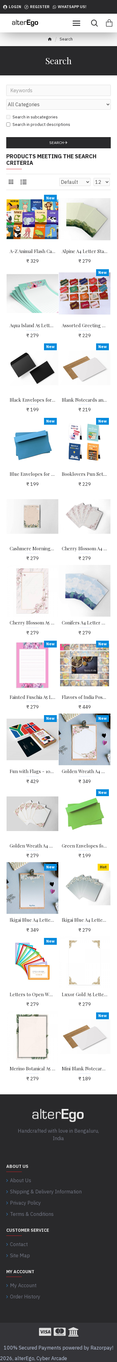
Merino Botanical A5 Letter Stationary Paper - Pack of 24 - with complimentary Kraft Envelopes (32, 1069)
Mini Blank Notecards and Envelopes (84, 1069)
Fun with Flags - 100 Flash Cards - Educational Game (32, 771)
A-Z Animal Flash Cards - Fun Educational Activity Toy (32, 251)
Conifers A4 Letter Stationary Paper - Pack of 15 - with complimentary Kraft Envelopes (84, 623)
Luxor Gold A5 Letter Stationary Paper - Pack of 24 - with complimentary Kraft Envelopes (84, 994)
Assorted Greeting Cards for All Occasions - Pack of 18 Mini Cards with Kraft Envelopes (84, 325)
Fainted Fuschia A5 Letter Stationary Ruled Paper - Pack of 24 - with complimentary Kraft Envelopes (32, 697)
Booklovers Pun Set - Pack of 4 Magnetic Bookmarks (84, 474)
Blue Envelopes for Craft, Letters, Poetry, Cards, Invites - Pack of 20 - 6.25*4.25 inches (32, 474)
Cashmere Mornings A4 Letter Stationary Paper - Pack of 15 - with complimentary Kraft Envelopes (32, 549)
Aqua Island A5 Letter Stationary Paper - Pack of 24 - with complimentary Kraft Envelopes (32, 325)
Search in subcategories (35, 117)
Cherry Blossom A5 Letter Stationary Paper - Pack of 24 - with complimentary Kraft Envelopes (32, 623)
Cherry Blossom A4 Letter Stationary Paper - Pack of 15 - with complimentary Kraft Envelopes (84, 549)
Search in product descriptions (41, 124)
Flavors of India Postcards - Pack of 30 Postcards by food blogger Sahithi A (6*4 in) (84, 697)
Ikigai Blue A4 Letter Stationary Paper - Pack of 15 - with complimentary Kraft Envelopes (32, 920)
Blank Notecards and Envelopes (84, 400)
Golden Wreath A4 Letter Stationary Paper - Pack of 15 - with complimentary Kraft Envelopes (84, 771)
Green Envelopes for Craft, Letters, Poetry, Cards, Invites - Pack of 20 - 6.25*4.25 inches (84, 846)
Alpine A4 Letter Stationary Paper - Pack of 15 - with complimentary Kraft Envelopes (84, 251)
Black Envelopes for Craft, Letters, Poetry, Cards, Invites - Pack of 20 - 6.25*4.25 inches (32, 400)
